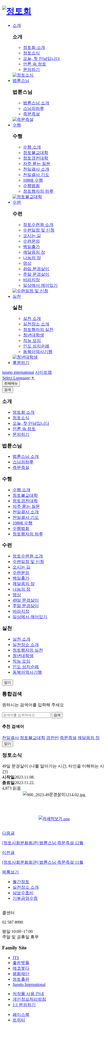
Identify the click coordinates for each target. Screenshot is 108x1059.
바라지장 (31, 280)
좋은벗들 (21, 962)
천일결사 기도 (36, 174)
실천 (17, 296)
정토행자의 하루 (38, 191)
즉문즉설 (31, 114)
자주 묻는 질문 (36, 163)
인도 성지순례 (36, 346)
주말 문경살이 (36, 274)
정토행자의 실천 (38, 329)
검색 (57, 715)
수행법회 (31, 185)
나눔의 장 (32, 257)
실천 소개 (32, 318)
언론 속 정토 (34, 64)
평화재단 (21, 973)
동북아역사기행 (37, 351)
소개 (17, 25)
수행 (17, 125)
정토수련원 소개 (38, 224)
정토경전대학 (35, 158)
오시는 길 (32, 235)
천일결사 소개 (36, 169)
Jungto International (29, 984)
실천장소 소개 (36, 324)
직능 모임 (32, 340)
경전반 (52, 737)
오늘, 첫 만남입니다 (41, 58)
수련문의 (31, 241)
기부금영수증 (25, 898)
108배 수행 (33, 180)
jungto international (18, 372)
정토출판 (21, 979)
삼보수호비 (23, 893)
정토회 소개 (34, 47)
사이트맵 (43, 372)
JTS (16, 957)
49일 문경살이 (36, 269)
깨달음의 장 (34, 252)
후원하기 (21, 362)
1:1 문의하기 (24, 1004)
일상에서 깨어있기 (40, 285)
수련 (17, 202)
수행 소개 (32, 147)
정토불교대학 (35, 152)
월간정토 (21, 881)
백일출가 (31, 246)
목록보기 (10, 872)
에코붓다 (21, 968)
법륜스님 (21, 80)
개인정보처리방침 (29, 999)
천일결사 (10, 737)
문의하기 (31, 69)
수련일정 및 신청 (39, 230)
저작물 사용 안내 (28, 993)
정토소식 (31, 53)
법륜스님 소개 (36, 103)
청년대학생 (33, 335)
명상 (27, 263)
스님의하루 (33, 108)
